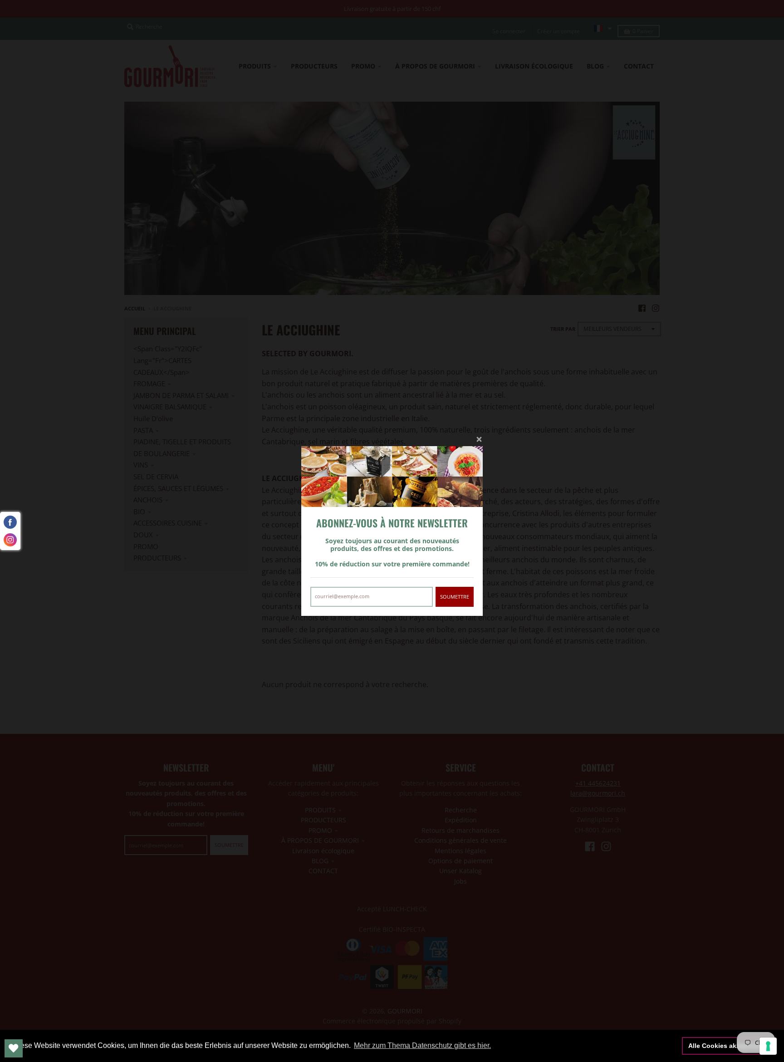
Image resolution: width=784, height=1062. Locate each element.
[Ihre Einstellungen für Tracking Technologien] (768, 1046)
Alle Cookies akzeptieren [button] (726, 1045)
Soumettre (454, 596)
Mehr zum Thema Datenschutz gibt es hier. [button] (422, 1045)
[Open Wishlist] (14, 1048)
